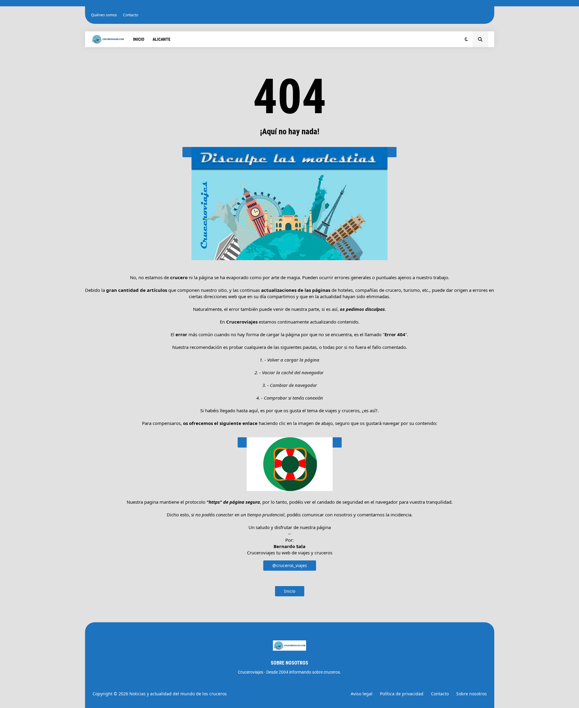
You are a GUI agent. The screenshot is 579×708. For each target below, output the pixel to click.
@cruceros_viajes (289, 565)
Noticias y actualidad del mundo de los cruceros (178, 694)
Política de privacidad (401, 694)
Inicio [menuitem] (138, 39)
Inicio (289, 591)
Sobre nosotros (471, 694)
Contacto (130, 15)
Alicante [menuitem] (161, 39)
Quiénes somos (104, 15)
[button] (466, 39)
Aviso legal (361, 694)
